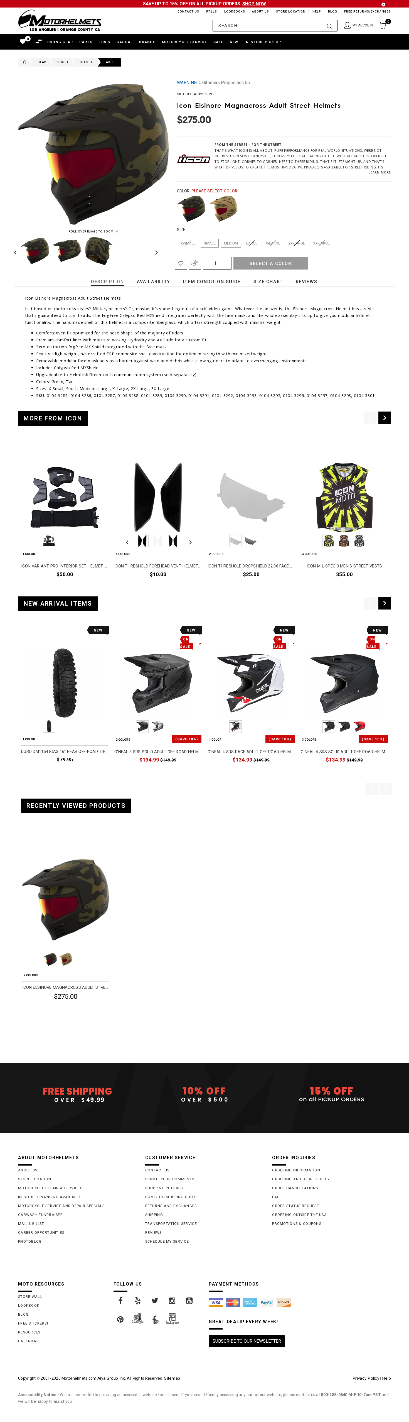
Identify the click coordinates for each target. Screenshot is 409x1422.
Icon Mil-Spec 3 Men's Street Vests (344, 566)
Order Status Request (295, 1206)
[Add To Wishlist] (181, 263)
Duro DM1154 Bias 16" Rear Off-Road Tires (64, 751)
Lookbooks (233, 11)
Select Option (85, 1010)
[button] (359, 26)
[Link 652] (23, 62)
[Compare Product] (35, 842)
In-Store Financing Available (50, 1197)
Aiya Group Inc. (111, 1378)
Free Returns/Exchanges (367, 11)
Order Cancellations (295, 1188)
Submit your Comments (169, 1179)
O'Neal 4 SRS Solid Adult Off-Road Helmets (344, 752)
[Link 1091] (121, 1301)
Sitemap (172, 1378)
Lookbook (29, 1305)
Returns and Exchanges (171, 1206)
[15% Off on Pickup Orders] (331, 1094)
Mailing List (31, 1224)
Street (62, 62)
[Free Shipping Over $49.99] (77, 1094)
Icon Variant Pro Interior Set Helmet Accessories (64, 566)
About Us (259, 11)
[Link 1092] (138, 1301)
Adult (111, 62)
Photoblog (30, 1241)
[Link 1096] (121, 1319)
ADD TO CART (95, 772)
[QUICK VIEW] (45, 842)
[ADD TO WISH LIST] (25, 842)
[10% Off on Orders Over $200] (204, 1094)
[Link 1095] (190, 1301)
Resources (29, 1332)
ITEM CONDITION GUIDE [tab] (212, 281)
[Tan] (223, 209)
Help (316, 11)
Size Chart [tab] (268, 281)
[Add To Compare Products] (195, 263)
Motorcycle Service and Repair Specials (61, 1206)
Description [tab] (107, 281)
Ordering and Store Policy (301, 1179)
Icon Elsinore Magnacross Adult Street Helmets (65, 987)
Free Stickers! (33, 1323)
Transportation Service (171, 1224)
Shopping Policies (164, 1188)
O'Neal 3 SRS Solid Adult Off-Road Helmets (157, 752)
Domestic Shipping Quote (171, 1197)
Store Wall (30, 1296)
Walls (210, 11)
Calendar (28, 1341)
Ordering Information (296, 1170)
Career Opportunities (41, 1232)
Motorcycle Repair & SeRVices (50, 1188)
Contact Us (185, 11)
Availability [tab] (153, 281)
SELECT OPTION (93, 587)
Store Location (290, 11)
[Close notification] (383, 4)
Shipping (154, 1215)
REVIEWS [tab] (306, 281)
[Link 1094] (172, 1301)
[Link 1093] (155, 1301)
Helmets (87, 62)
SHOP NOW (254, 3)
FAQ (276, 1197)
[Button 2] (329, 25)
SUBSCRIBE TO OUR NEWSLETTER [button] (247, 1341)
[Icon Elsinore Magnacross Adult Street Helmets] (65, 899)
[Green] (191, 209)
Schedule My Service (167, 1241)
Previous (16, 251)
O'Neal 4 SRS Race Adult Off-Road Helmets (251, 752)
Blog (332, 11)
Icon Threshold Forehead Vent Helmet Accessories (157, 566)
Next (155, 251)
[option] (64, 516)
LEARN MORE (380, 172)
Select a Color (270, 263)
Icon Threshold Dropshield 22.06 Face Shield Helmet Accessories (251, 566)
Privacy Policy (366, 1378)
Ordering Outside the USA (299, 1215)
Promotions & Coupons (296, 1224)
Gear (42, 62)
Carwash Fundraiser (40, 1215)
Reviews (153, 1232)
